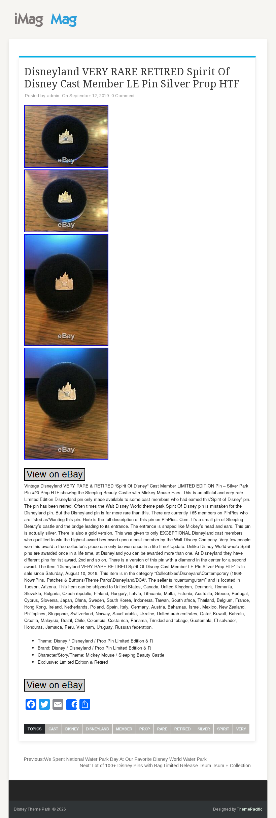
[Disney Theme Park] (47, 29)
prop (144, 729)
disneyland (97, 729)
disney (72, 729)
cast (53, 729)
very (241, 729)
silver (204, 729)
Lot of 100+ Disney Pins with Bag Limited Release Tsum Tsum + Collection (165, 765)
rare (162, 729)
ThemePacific (249, 809)
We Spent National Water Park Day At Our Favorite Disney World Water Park (115, 759)
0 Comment (122, 95)
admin (53, 95)
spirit (223, 729)
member (124, 729)
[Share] (71, 704)
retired (182, 729)
